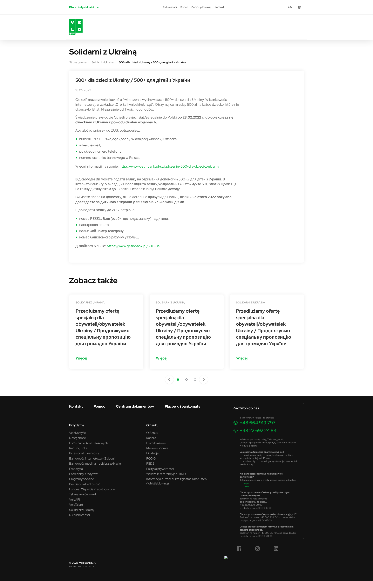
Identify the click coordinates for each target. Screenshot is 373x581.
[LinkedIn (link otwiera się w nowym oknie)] (276, 548)
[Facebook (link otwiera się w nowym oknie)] (239, 548)
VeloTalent (76, 504)
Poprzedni (169, 379)
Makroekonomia (157, 448)
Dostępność (77, 438)
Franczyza (76, 469)
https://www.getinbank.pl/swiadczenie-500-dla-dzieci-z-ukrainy (169, 166)
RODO (151, 458)
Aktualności (170, 7)
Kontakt (219, 7)
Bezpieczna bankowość (84, 484)
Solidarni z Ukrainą (90, 302)
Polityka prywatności (160, 469)
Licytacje (152, 453)
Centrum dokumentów (135, 406)
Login (246, 483)
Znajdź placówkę (201, 7)
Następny (203, 379)
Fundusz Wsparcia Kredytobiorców (92, 489)
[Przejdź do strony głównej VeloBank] (76, 27)
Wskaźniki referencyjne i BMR (166, 474)
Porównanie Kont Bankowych (88, 443)
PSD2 (150, 463)
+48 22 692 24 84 (258, 430)
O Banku (152, 433)
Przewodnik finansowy (84, 453)
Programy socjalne (81, 479)
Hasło (246, 486)
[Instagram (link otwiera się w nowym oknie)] (257, 548)
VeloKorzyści (77, 433)
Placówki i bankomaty (182, 406)
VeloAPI (74, 499)
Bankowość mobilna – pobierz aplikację (95, 463)
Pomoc (184, 7)
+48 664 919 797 (257, 423)
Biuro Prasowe (156, 443)
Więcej (81, 358)
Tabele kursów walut (82, 494)
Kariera (151, 438)
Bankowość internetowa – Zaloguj (91, 458)
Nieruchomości (79, 515)
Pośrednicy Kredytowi (83, 474)
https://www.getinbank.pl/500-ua (133, 246)
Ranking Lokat (79, 448)
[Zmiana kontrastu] (299, 7)
